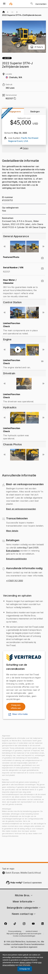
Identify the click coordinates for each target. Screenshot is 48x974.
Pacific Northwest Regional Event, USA (23, 139)
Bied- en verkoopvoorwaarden (21, 509)
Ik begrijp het (24, 969)
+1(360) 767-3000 (14, 580)
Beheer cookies (25, 962)
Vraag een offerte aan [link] (16, 706)
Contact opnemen (32, 882)
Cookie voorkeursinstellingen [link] (24, 936)
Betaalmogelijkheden (16, 558)
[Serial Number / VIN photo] (42, 268)
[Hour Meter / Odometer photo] (42, 281)
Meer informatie (20, 714)
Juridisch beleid (31, 931)
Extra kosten (13, 550)
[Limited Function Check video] (42, 361)
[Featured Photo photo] (42, 258)
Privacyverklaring (14, 931)
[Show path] (12, 12)
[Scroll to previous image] (4, 246)
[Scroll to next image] (43, 246)
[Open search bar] (31, 3)
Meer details (12, 530)
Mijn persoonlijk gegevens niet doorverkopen (24, 934)
